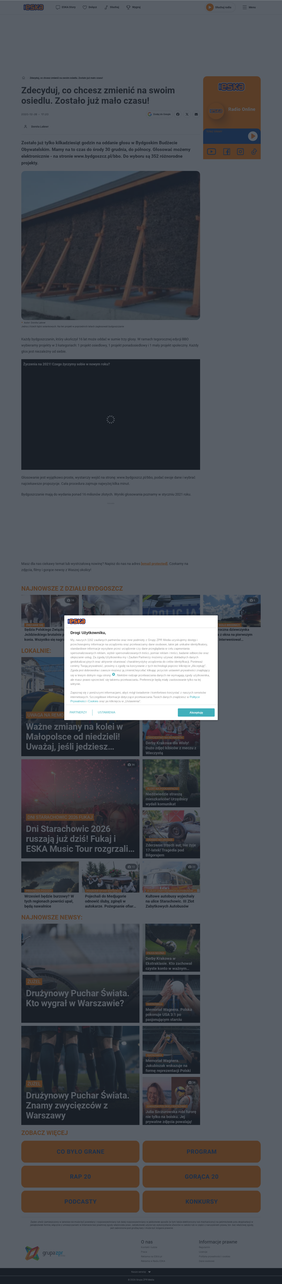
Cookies (93, 701)
